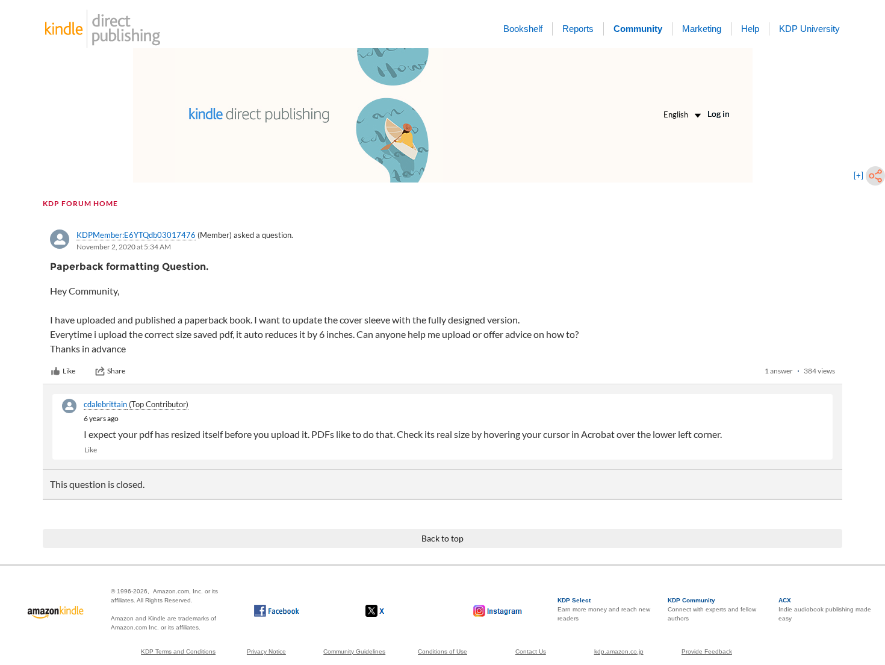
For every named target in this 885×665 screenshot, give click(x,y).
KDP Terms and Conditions (178, 651)
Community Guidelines (354, 651)
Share (116, 370)
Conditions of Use (442, 651)
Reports (578, 28)
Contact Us (530, 651)
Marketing (701, 28)
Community (637, 28)
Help (750, 28)
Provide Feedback (707, 651)
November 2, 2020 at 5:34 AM (123, 246)
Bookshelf (522, 28)
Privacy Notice (266, 651)
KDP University (809, 28)
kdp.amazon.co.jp (619, 651)
